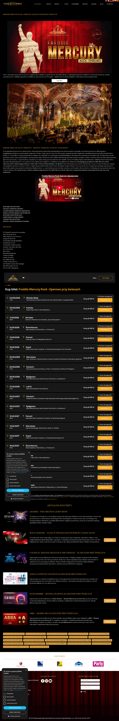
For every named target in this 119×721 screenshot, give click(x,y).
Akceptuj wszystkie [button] (15, 708)
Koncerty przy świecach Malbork (56, 643)
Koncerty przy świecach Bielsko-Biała (79, 640)
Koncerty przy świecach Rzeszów (99, 637)
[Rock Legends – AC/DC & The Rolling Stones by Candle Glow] (15, 537)
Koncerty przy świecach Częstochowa (79, 643)
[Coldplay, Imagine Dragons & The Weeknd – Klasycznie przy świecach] (15, 558)
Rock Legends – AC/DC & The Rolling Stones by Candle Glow (62, 533)
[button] (14, 716)
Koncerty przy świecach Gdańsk (99, 634)
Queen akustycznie (91, 77)
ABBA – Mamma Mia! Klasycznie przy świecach (54, 613)
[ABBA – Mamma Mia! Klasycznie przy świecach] (15, 619)
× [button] (26, 670)
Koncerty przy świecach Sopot (13, 637)
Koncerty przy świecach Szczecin (33, 640)
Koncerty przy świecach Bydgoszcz (56, 640)
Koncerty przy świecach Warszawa (14, 634)
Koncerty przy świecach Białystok (34, 643)
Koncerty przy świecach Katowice (58, 637)
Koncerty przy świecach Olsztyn (13, 643)
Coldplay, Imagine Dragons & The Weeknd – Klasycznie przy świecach (67, 552)
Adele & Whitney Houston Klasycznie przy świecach (58, 574)
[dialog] (15, 693)
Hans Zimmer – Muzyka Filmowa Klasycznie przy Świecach (61, 594)
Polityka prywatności (18, 690)
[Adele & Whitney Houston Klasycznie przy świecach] (15, 578)
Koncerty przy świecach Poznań (78, 634)
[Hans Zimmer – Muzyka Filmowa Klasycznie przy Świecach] (15, 598)
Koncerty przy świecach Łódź (78, 637)
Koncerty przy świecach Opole (39, 647)
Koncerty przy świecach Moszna (102, 640)
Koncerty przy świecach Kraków (35, 634)
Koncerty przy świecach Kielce (101, 643)
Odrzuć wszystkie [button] (14, 712)
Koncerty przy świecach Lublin (13, 640)
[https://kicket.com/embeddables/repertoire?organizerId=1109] (30, 664)
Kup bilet (59, 81)
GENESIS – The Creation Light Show (49, 511)
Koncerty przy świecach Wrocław (57, 634)
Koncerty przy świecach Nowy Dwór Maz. (16, 647)
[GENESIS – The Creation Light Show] (15, 517)
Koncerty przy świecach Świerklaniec (35, 637)
